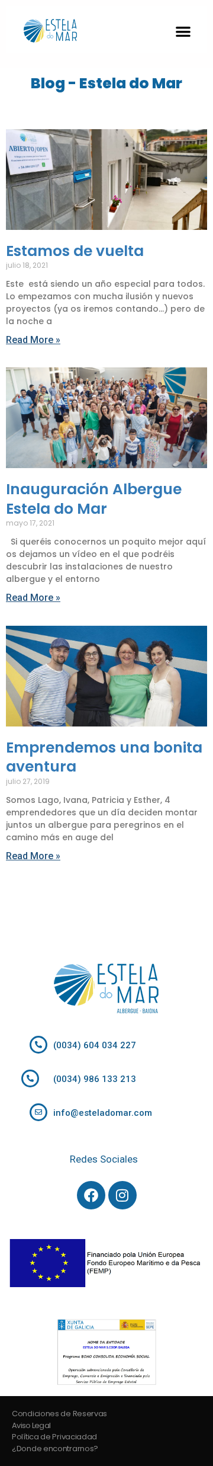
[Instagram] (122, 1195)
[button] (184, 31)
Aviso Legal (31, 1425)
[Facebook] (91, 1195)
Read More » (33, 339)
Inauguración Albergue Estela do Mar (94, 499)
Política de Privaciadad (54, 1436)
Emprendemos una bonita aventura (104, 757)
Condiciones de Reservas (59, 1413)
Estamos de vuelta (75, 251)
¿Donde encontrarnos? (55, 1448)
